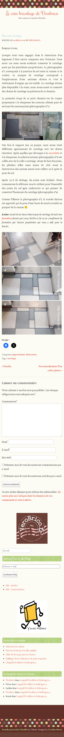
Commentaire (9, 401)
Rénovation (31, 354)
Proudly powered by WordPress (16, 729)
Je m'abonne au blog (10, 574)
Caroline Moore (55, 729)
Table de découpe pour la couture (21, 654)
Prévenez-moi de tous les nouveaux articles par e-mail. (33, 476)
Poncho (6, 366)
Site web (6, 457)
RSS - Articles (12, 585)
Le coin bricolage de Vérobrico (32, 13)
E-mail (6, 450)
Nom (5, 442)
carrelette (53, 153)
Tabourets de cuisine (15, 646)
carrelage (11, 358)
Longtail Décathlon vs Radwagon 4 (21, 662)
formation (7, 218)
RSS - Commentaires (15, 589)
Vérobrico (35, 40)
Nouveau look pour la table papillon (21, 650)
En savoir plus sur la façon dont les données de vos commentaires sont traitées (31, 496)
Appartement (18, 354)
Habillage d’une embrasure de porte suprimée (26, 658)
